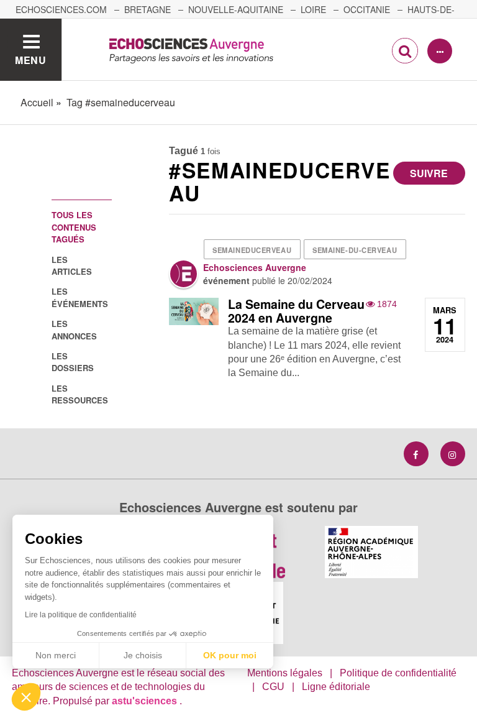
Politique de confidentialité (398, 673)
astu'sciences (145, 701)
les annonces (74, 329)
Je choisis (143, 655)
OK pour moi (230, 655)
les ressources (80, 394)
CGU (273, 686)
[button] (26, 697)
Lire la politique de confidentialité (81, 614)
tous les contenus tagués (74, 227)
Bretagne (147, 9)
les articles (72, 265)
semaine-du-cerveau (354, 250)
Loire (313, 9)
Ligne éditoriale (336, 686)
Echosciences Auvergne (254, 267)
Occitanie (366, 9)
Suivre (429, 173)
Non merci (55, 655)
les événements (80, 297)
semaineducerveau (251, 250)
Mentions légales (284, 673)
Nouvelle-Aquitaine (235, 9)
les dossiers (73, 362)
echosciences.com (61, 9)
